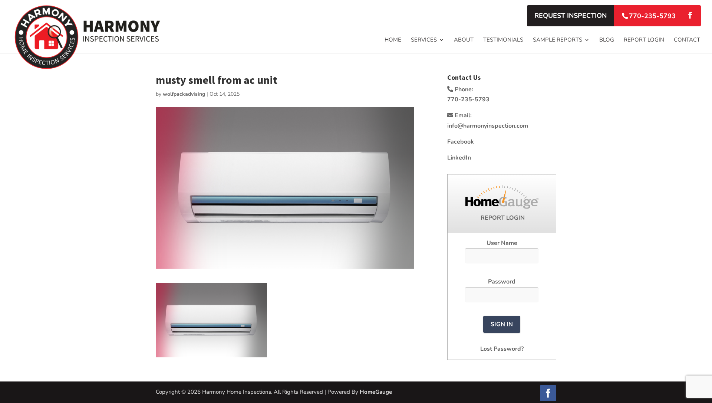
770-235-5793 (652, 16)
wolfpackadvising (184, 94)
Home (393, 40)
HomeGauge (376, 392)
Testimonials (503, 40)
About (464, 40)
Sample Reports (557, 40)
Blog (606, 40)
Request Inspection (570, 15)
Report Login (644, 40)
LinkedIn (459, 158)
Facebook (460, 142)
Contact (687, 40)
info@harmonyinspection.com (487, 126)
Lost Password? (502, 349)
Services (424, 40)
